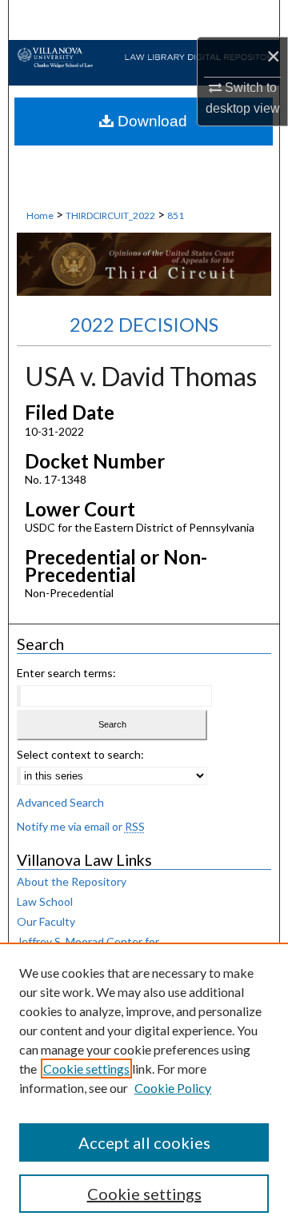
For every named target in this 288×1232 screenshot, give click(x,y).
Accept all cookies (144, 1142)
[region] (144, 1087)
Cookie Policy (172, 1087)
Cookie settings (86, 1068)
